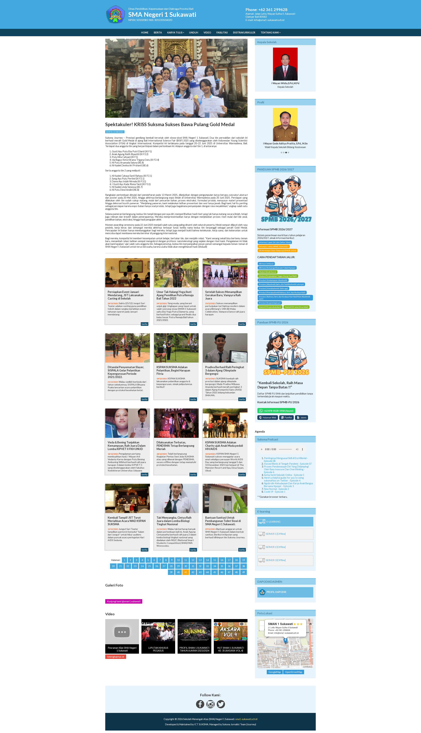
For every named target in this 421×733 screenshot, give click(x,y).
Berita (158, 32)
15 (214, 560)
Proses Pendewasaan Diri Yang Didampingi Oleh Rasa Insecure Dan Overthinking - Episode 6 (286, 472)
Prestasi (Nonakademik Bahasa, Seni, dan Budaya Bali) (282, 295)
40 (178, 572)
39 (171, 572)
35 (222, 566)
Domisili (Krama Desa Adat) (296, 310)
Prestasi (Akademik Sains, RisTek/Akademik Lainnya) (281, 287)
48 (236, 572)
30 (185, 566)
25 (149, 566)
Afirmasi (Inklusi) (266, 266)
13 (200, 560)
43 (200, 572)
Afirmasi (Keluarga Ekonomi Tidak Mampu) (277, 271)
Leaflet (283, 669)
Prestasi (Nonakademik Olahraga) (273, 291)
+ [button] (262, 626)
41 (185, 572)
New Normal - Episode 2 (276, 491)
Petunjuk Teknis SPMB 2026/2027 (273, 249)
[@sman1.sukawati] (210, 710)
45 (214, 572)
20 (113, 566)
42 (193, 572)
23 (135, 566)
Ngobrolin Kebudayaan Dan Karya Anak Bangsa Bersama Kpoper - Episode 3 (288, 487)
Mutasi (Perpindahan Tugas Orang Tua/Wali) (278, 279)
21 (120, 566)
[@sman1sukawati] (221, 710)
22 (127, 566)
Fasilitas (222, 32)
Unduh (193, 32)
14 (207, 560)
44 (207, 572)
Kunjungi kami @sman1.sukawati (123, 601)
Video (207, 32)
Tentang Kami (270, 32)
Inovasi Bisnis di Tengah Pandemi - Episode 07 (288, 466)
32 (200, 566)
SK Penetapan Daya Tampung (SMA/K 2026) (277, 253)
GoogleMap (275, 675)
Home (144, 32)
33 (207, 566)
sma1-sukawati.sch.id (246, 722)
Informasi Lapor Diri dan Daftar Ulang (275, 245)
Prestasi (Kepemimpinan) (270, 306)
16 (222, 560)
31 (193, 566)
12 (193, 560)
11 (185, 560)
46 (222, 572)
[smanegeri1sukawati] (200, 710)
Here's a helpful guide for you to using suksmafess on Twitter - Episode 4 (284, 482)
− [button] (262, 631)
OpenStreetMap (296, 669)
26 (156, 566)
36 (229, 566)
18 (236, 560)
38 (243, 566)
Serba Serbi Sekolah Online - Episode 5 (284, 477)
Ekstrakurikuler (244, 32)
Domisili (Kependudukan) (270, 310)
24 (142, 566)
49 (243, 572)
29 (178, 566)
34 (214, 566)
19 (243, 560)
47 (229, 572)
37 (236, 566)
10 (178, 560)
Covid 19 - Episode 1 (274, 494)
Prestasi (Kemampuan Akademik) (273, 283)
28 (171, 566)
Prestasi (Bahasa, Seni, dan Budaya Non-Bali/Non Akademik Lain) (284, 300)
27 (164, 566)
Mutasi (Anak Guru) (267, 275)
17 (229, 560)
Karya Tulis (174, 32)
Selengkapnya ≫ (115, 656)
